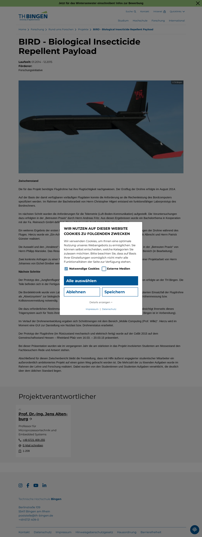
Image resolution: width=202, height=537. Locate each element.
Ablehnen (76, 292)
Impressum (92, 309)
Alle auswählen (81, 280)
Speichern (114, 292)
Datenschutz (109, 309)
